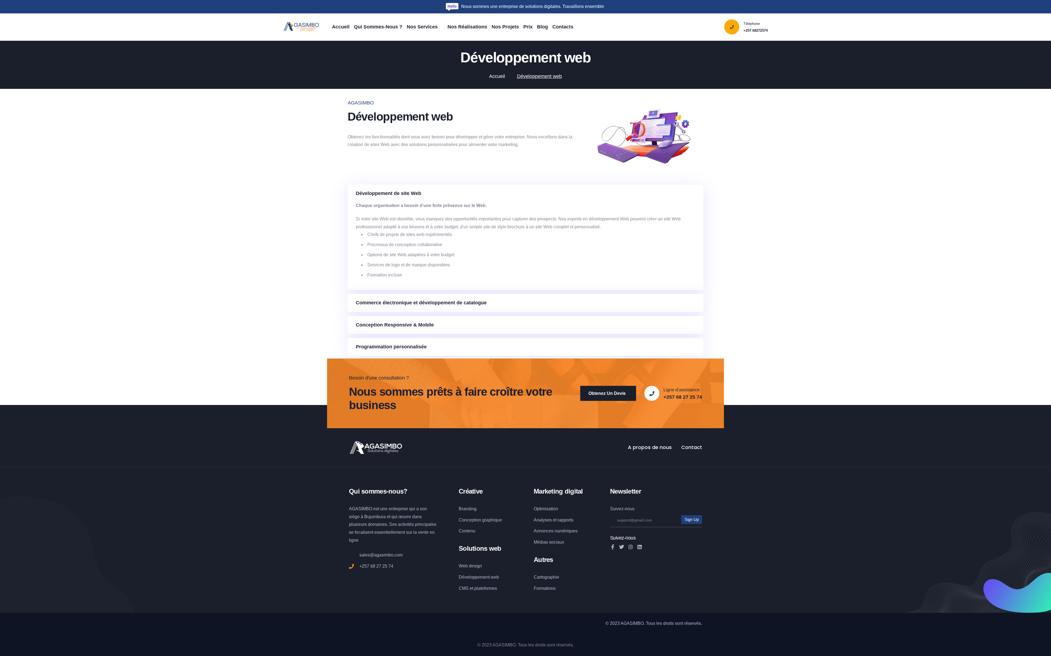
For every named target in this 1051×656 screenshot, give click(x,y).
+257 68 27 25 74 (682, 397)
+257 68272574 (755, 30)
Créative (471, 491)
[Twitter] (621, 546)
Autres (543, 559)
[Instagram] (630, 546)
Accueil (497, 76)
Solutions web (480, 548)
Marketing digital (558, 491)
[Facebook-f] (612, 546)
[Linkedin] (639, 546)
